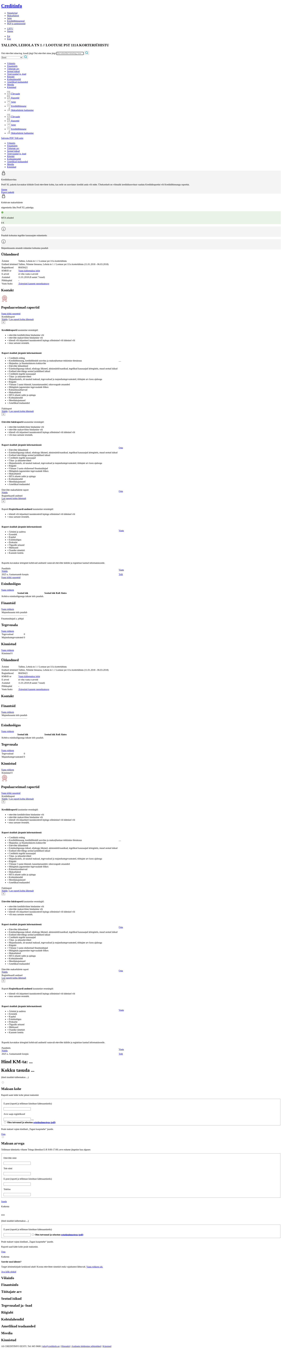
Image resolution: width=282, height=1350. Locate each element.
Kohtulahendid (14, 79)
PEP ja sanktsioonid (16, 23)
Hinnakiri (65, 1346)
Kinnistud (11, 87)
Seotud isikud (13, 71)
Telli (121, 574)
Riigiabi (10, 76)
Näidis (5, 319)
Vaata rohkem (7, 590)
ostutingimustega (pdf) (44, 1122)
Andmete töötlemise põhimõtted (86, 1346)
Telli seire (18, 138)
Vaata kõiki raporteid (10, 313)
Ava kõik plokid (8, 1271)
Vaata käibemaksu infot (29, 270)
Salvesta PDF (7, 138)
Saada (4, 1201)
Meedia (10, 84)
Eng (9, 39)
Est (8, 36)
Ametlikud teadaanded (17, 82)
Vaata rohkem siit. (94, 1266)
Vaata (121, 530)
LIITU (10, 28)
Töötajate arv (13, 68)
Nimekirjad (12, 13)
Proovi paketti (7, 192)
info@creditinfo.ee (51, 1346)
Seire (9, 18)
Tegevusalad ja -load (16, 74)
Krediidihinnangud (16, 21)
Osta (121, 447)
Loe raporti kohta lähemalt (21, 319)
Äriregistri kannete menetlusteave (33, 283)
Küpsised (107, 1346)
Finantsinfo (12, 66)
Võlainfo (11, 63)
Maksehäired (13, 15)
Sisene (10, 31)
